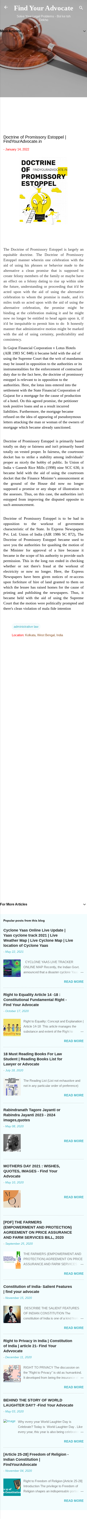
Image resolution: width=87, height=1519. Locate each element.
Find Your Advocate (43, 8)
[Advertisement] (43, 84)
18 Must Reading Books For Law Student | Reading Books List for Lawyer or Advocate (32, 1059)
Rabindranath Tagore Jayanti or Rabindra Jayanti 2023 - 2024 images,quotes (31, 1115)
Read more (74, 981)
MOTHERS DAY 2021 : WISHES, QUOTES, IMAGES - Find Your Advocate (31, 1171)
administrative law (26, 626)
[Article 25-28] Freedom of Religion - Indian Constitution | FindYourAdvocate (36, 1459)
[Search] (81, 8)
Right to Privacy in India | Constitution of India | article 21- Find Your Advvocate (37, 1346)
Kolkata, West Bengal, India (44, 635)
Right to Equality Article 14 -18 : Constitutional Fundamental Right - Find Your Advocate (35, 1000)
